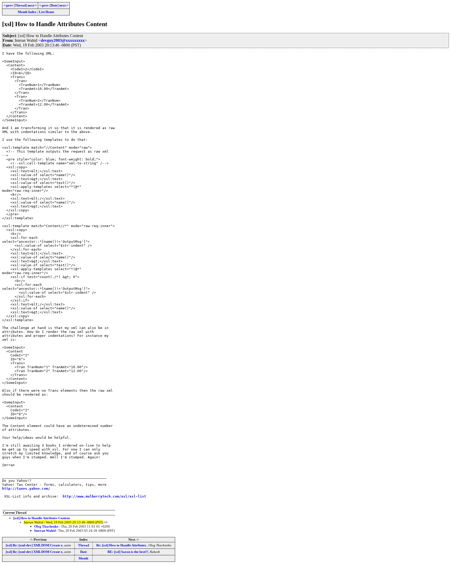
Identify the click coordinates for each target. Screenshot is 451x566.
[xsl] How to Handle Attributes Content (41, 518)
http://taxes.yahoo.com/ (26, 488)
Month (83, 558)
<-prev (8, 5)
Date (54, 5)
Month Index (27, 12)
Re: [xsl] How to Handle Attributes (121, 545)
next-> (32, 5)
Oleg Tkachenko (46, 526)
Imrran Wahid (45, 531)
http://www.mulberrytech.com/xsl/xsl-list (104, 496)
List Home (46, 12)
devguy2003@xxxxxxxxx (63, 40)
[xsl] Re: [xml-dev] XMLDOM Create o (34, 545)
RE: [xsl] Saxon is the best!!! (128, 552)
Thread (20, 5)
